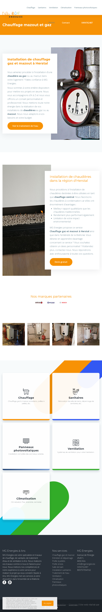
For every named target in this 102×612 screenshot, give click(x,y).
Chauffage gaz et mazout (63, 555)
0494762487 (87, 22)
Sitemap (73, 605)
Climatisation (66, 7)
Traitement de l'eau (60, 573)
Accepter (48, 603)
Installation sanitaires (61, 570)
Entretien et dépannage (62, 558)
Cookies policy (58, 605)
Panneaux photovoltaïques (85, 7)
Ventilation (53, 7)
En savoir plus (32, 608)
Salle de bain (57, 567)
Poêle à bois (57, 564)
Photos (52, 22)
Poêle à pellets (58, 561)
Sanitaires (42, 7)
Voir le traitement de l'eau (25, 126)
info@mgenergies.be (86, 564)
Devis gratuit (61, 262)
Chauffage (31, 7)
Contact (66, 22)
